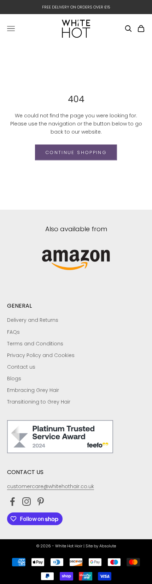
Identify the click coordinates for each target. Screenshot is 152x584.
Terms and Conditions (35, 343)
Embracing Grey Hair (33, 390)
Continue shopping (76, 152)
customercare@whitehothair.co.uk (50, 486)
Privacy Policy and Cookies (41, 355)
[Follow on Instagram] (26, 501)
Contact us (21, 366)
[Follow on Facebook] (12, 501)
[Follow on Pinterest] (40, 501)
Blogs (14, 378)
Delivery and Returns (32, 320)
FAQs (13, 332)
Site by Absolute (101, 546)
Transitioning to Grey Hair (38, 401)
